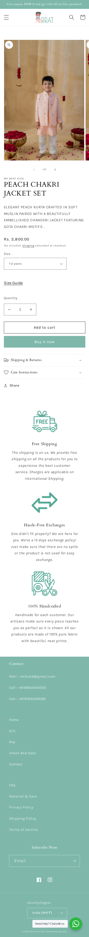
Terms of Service (23, 830)
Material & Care (23, 796)
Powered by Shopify (56, 931)
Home (14, 720)
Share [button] (14, 385)
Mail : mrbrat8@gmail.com (32, 676)
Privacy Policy (21, 807)
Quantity (11, 298)
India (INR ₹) (42, 913)
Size (7, 254)
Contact (16, 764)
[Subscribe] (74, 861)
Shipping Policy (22, 818)
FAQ (12, 785)
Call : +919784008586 (27, 699)
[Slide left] (34, 170)
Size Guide (13, 283)
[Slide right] (55, 170)
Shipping (28, 245)
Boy (12, 742)
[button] (6, 17)
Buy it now (44, 342)
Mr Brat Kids (37, 931)
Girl (12, 731)
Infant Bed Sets (22, 753)
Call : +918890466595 (27, 688)
